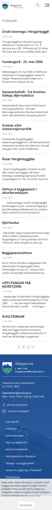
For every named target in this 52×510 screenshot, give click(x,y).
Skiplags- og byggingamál (20, 463)
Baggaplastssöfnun (17, 253)
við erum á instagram (18, 411)
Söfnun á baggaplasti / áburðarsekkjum (19, 191)
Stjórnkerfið (12, 421)
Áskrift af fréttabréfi (16, 449)
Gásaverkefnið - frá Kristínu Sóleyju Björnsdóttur (23, 93)
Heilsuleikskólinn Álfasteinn (21, 456)
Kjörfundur (10, 222)
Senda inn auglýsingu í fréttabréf (23, 470)
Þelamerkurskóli (14, 435)
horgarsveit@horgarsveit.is (29, 371)
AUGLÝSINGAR (13, 316)
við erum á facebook (17, 404)
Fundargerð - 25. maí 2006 (22, 61)
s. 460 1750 (21, 368)
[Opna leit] (37, 5)
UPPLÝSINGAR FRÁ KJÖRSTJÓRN (16, 284)
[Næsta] (33, 347)
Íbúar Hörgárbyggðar (18, 159)
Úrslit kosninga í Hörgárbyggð (25, 31)
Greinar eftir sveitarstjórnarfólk (16, 127)
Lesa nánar (35, 495)
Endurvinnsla (13, 477)
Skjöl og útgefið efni (16, 442)
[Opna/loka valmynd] (47, 5)
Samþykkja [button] (26, 505)
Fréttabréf (11, 428)
